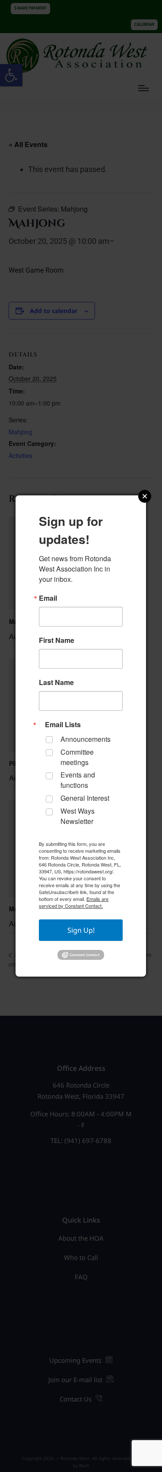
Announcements (85, 739)
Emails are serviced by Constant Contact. (73, 902)
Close (144, 496)
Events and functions (77, 780)
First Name (56, 640)
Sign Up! (81, 930)
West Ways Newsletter (77, 816)
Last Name (56, 682)
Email (48, 598)
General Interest (84, 798)
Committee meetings (77, 757)
